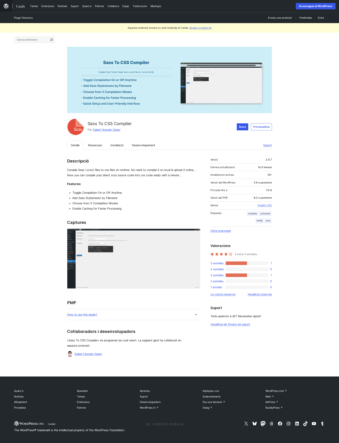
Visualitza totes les (260, 294)
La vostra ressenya (222, 294)
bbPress (272, 401)
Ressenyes (95, 145)
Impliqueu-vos (211, 390)
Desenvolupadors (150, 401)
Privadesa (20, 407)
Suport (267, 145)
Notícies (19, 396)
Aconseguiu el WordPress (315, 6)
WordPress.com (276, 390)
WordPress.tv (149, 407)
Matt (270, 396)
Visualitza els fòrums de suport (230, 324)
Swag (207, 407)
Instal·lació (117, 145)
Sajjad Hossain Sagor (106, 129)
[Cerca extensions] (51, 39)
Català (51, 424)
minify (260, 220)
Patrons (81, 407)
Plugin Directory (23, 17)
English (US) (265, 205)
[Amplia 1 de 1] (195, 233)
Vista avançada (220, 231)
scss (268, 220)
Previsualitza (261, 126)
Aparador (82, 390)
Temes (81, 396)
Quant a (18, 390)
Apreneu (145, 390)
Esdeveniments (212, 396)
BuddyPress (274, 407)
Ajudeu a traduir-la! (200, 27)
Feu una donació (214, 401)
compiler (252, 213)
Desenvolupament (143, 145)
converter (265, 213)
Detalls (75, 145)
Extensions (83, 401)
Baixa (242, 126)
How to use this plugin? (82, 314)
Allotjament (20, 401)
